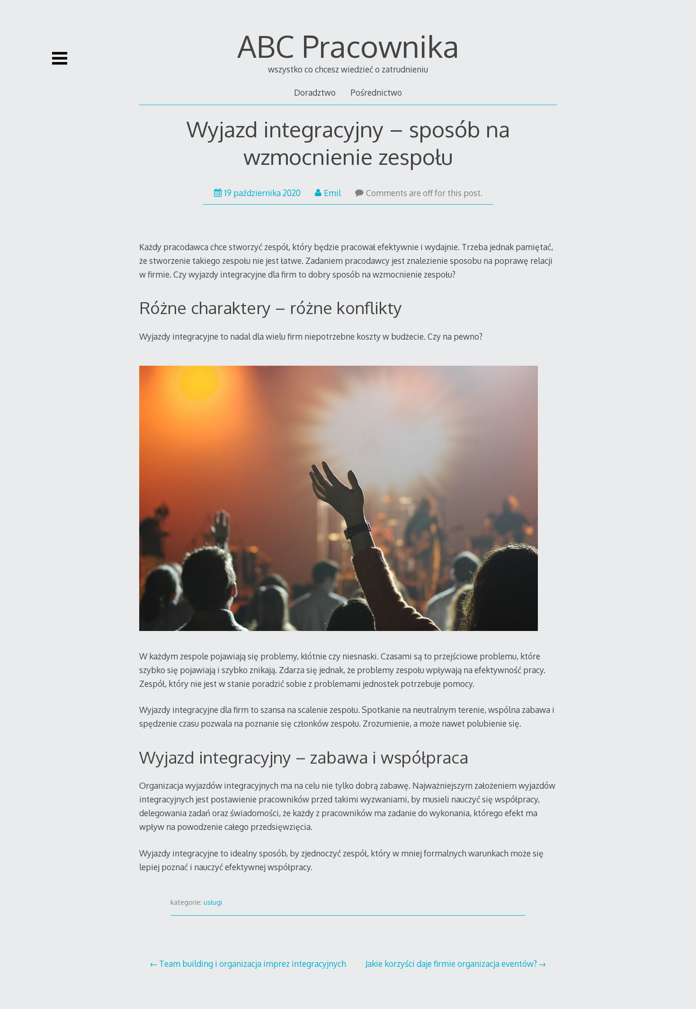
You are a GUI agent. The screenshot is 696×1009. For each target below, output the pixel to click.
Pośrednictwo (376, 92)
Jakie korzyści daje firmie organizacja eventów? (451, 963)
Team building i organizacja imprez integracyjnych (252, 963)
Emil (332, 193)
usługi (213, 902)
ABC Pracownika (348, 46)
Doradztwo (315, 92)
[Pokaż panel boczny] (59, 58)
